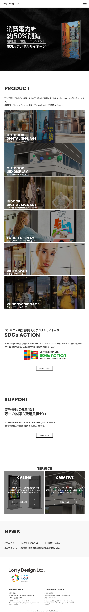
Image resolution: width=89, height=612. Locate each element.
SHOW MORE (44, 368)
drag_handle (84, 3)
